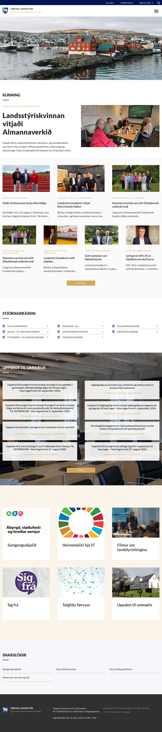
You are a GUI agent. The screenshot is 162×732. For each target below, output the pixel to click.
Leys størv (110, 3)
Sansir (128, 712)
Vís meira (81, 283)
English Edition (127, 3)
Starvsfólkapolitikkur (121, 669)
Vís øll (81, 470)
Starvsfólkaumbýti (66, 669)
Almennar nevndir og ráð (16, 677)
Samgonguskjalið (12, 669)
